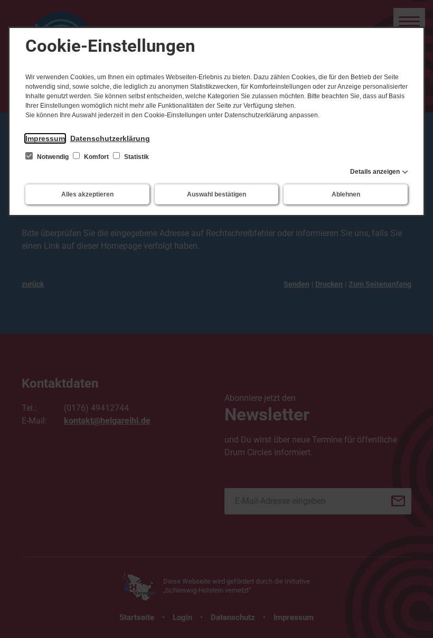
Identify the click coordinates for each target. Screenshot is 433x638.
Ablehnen (346, 194)
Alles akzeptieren (87, 194)
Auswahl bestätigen (216, 194)
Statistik (136, 157)
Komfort (96, 157)
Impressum (45, 138)
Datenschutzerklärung (110, 138)
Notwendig (52, 157)
